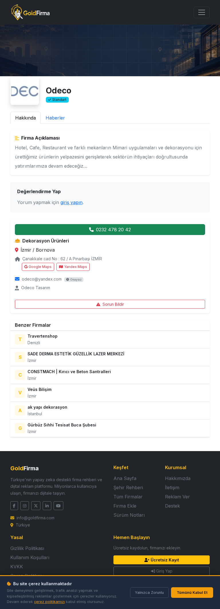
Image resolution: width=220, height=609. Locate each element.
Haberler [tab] (55, 118)
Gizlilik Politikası (27, 548)
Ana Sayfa (124, 478)
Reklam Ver (177, 497)
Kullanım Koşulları (29, 557)
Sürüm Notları (129, 515)
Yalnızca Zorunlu (149, 592)
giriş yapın (71, 202)
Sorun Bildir (113, 304)
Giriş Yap (164, 571)
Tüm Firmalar (128, 497)
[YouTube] (58, 505)
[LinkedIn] (47, 505)
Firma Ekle (124, 506)
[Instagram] (24, 505)
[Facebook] (14, 505)
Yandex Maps (75, 267)
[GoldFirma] (30, 12)
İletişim (172, 487)
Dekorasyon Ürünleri (45, 241)
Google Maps (40, 267)
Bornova (45, 250)
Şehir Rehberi (128, 487)
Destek (172, 506)
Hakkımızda (177, 478)
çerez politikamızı (49, 602)
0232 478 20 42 (113, 229)
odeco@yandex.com (42, 279)
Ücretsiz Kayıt (165, 559)
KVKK (16, 566)
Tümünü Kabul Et (192, 592)
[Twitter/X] (35, 505)
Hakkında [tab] (25, 118)
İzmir (27, 250)
